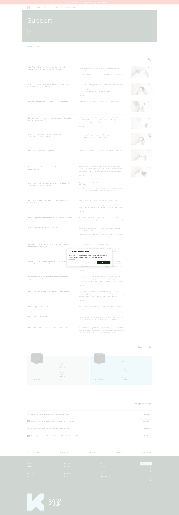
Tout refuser (89, 262)
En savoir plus (72, 259)
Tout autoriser (104, 262)
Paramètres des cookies (75, 262)
